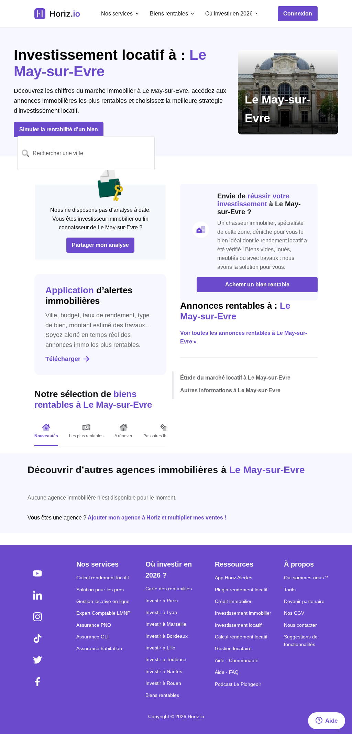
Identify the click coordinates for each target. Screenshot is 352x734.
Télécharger (62, 358)
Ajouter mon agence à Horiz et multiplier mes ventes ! (157, 518)
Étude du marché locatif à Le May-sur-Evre (235, 378)
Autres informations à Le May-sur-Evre (230, 390)
